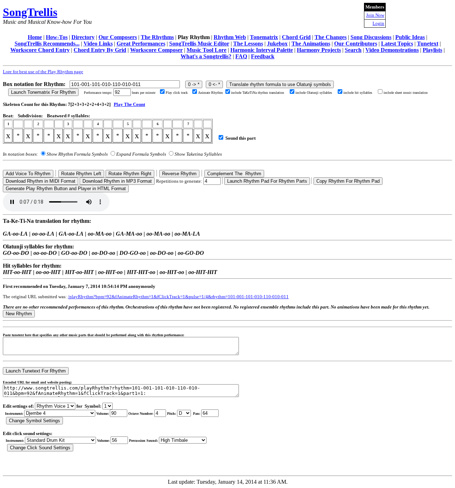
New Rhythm (19, 313)
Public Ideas (410, 37)
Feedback (262, 56)
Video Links (98, 44)
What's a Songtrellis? (206, 56)
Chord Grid (296, 37)
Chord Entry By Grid (100, 50)
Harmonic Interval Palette (261, 50)
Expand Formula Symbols (141, 154)
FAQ (241, 56)
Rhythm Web (230, 37)
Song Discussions (370, 37)
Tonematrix (264, 37)
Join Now (375, 15)
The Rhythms (157, 37)
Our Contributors (355, 44)
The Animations (310, 44)
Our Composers (117, 37)
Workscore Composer (156, 50)
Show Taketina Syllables (198, 154)
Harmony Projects (319, 50)
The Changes (331, 37)
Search (353, 50)
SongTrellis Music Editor (199, 44)
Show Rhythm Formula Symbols (77, 154)
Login (378, 23)
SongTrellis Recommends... (47, 44)
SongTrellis (30, 12)
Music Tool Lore (206, 50)
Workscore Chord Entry (40, 50)
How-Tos (57, 37)
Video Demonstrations (392, 50)
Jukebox (277, 44)
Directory (83, 37)
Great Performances (141, 44)
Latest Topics (397, 44)
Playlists (432, 50)
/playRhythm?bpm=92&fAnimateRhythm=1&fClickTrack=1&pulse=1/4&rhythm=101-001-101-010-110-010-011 (178, 296)
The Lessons (248, 44)
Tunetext (427, 44)
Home (35, 37)
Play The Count (129, 104)
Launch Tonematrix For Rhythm (43, 92)
